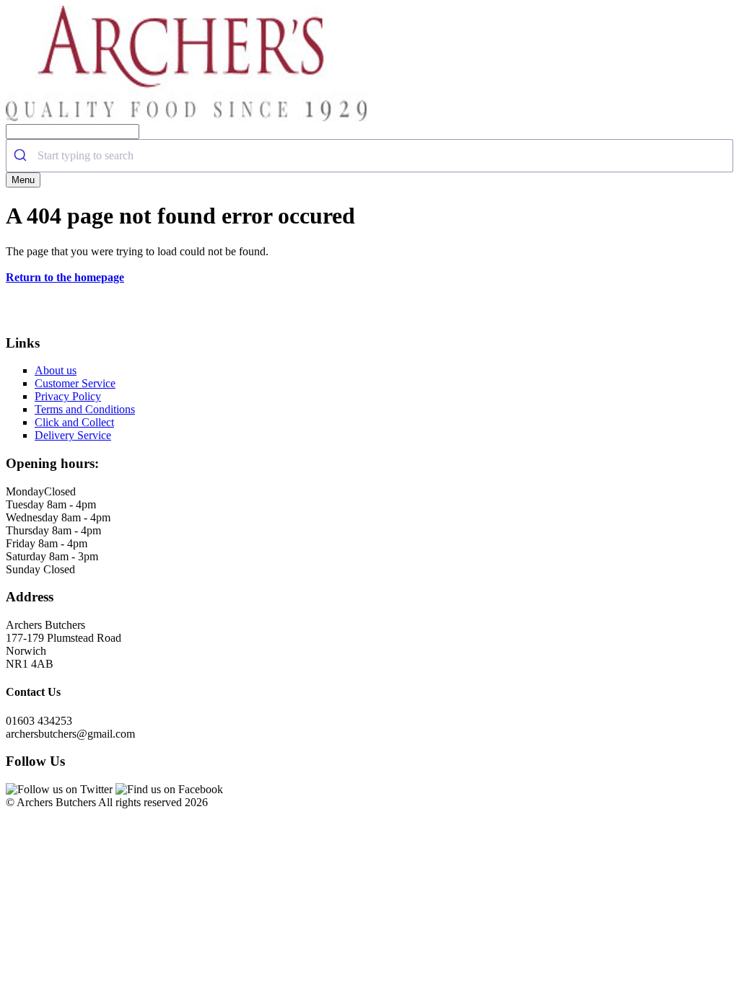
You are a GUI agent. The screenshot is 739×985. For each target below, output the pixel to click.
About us (55, 370)
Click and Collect (74, 422)
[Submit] (22, 156)
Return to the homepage (65, 277)
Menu (23, 180)
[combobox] (369, 155)
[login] (186, 117)
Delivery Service (73, 435)
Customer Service (75, 383)
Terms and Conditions (85, 409)
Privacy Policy (68, 396)
